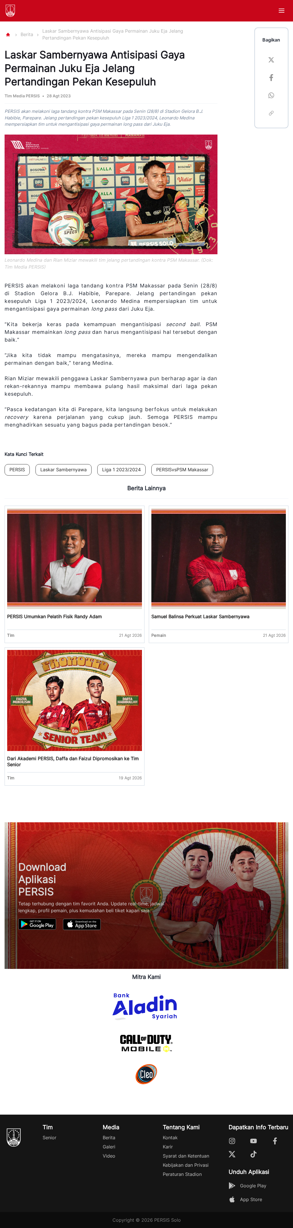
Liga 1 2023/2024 (121, 469)
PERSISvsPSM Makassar (182, 469)
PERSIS (17, 469)
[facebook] (271, 78)
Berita (27, 34)
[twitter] (271, 60)
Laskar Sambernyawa (63, 469)
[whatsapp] (271, 96)
